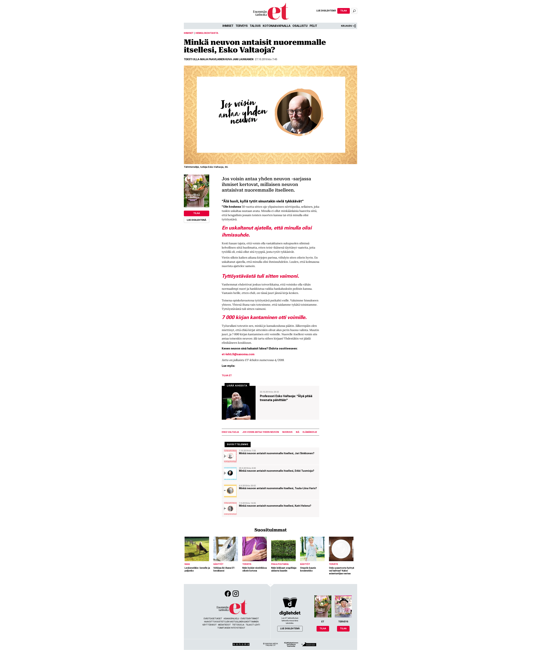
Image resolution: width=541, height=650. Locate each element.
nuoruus (287, 432)
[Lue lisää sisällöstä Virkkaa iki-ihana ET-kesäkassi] (227, 549)
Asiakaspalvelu (231, 618)
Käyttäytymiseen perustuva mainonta (291, 644)
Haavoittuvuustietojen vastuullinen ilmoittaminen (231, 622)
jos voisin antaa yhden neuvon (260, 432)
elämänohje (310, 432)
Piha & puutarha (280, 564)
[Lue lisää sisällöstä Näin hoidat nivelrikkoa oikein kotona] (256, 549)
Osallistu (300, 25)
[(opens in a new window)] (196, 191)
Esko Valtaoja (230, 432)
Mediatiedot (224, 625)
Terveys (242, 25)
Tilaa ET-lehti (253, 625)
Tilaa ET (227, 375)
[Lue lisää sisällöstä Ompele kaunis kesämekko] (314, 549)
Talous (255, 25)
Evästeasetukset (213, 618)
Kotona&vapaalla (276, 25)
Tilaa (343, 10)
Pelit (313, 25)
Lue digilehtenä (326, 10)
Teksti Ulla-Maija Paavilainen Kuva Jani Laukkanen (218, 59)
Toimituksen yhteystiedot (231, 628)
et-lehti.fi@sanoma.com (238, 354)
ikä (297, 432)
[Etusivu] (232, 607)
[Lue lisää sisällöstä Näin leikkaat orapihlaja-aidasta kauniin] (285, 549)
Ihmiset (227, 25)
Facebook (228, 594)
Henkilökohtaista (207, 33)
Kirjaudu (346, 26)
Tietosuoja (238, 625)
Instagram (236, 594)
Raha (187, 564)
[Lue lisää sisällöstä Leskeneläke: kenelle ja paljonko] (198, 549)
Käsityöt (218, 564)
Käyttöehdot (210, 625)
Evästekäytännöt (250, 618)
